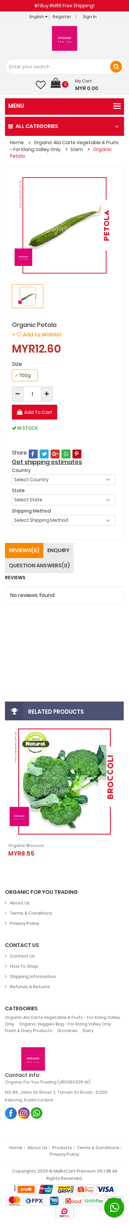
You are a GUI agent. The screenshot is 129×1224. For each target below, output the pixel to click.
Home (17, 142)
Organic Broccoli (26, 845)
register (55, 629)
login (34, 629)
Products (62, 1148)
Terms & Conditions (31, 913)
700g (23, 375)
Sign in (90, 17)
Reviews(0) (24, 550)
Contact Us (22, 956)
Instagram (24, 1113)
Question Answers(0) (39, 565)
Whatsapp (37, 1113)
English (37, 17)
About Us (20, 903)
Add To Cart (38, 412)
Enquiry (58, 550)
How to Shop (24, 966)
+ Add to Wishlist (37, 334)
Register (62, 17)
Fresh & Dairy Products (28, 1030)
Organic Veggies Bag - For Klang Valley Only (65, 1024)
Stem (76, 149)
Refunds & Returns (30, 987)
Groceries (67, 1030)
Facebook (11, 1113)
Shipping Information (33, 976)
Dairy (88, 1030)
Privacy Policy (24, 923)
